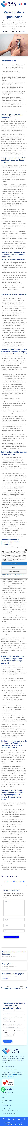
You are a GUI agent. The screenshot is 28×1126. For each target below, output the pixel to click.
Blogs (4, 1097)
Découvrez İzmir (7, 1100)
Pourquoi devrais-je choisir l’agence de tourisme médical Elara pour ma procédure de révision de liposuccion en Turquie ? (14, 104)
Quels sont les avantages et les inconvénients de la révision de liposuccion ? (13, 73)
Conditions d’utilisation (9, 1113)
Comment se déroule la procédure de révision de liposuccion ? (12, 88)
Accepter (14, 563)
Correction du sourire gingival (13, 974)
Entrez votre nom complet (9, 1011)
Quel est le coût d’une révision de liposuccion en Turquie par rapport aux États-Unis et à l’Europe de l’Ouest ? (12, 98)
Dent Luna (5, 1103)
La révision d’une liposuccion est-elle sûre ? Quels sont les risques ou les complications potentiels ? (14, 78)
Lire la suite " (5, 958)
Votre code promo (18, 1030)
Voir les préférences (14, 571)
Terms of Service (7, 1076)
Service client (6, 1108)
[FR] (21, 4)
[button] (26, 550)
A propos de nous (7, 1092)
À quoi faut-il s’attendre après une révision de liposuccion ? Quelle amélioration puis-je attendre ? (13, 93)
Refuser (14, 567)
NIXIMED (10, 1124)
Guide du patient (7, 1105)
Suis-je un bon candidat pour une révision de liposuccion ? (13, 84)
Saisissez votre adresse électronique (12, 1024)
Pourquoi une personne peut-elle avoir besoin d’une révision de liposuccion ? (12, 68)
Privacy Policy (15, 1074)
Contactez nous (7, 1095)
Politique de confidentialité (10, 1111)
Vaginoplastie (7, 964)
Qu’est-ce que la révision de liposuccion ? (13, 65)
